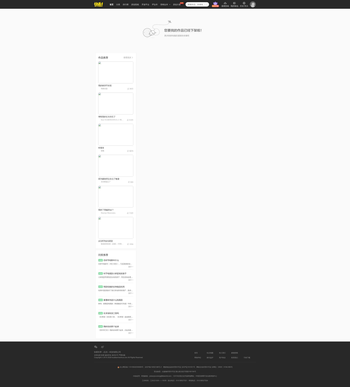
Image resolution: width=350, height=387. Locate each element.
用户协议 (222, 357)
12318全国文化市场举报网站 (183, 376)
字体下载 (247, 357)
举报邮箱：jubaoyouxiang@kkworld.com (156, 376)
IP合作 (155, 4)
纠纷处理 (136, 376)
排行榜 (126, 4)
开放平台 (145, 4)
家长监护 (210, 357)
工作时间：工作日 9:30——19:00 (154, 380)
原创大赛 (177, 4)
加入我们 (222, 352)
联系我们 (234, 357)
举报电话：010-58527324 (198, 380)
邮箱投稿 (234, 352)
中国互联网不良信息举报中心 (206, 376)
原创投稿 (135, 4)
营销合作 (164, 4)
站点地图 (210, 352)
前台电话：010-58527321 (177, 380)
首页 (111, 4)
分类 (118, 4)
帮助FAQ (197, 357)
